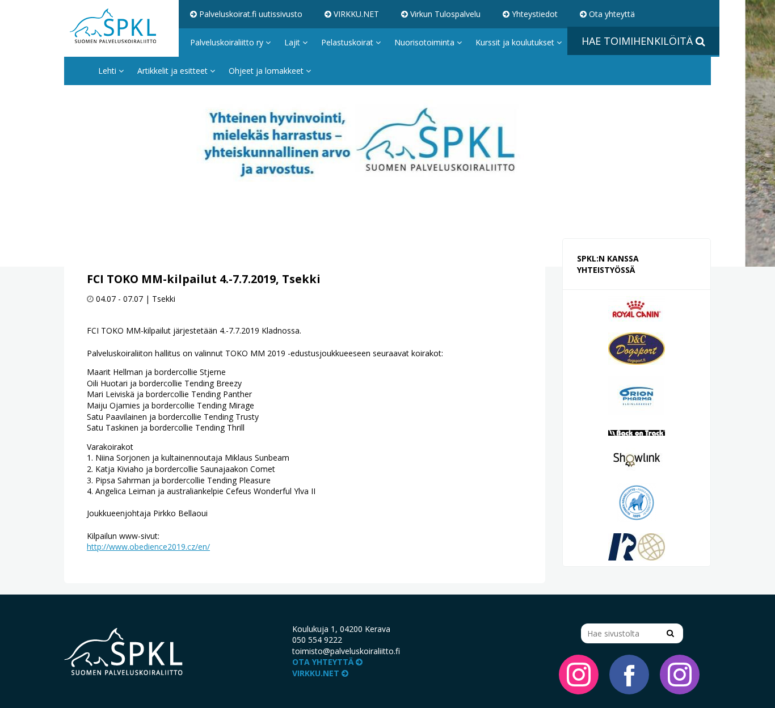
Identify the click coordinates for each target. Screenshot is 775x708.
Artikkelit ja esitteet (173, 70)
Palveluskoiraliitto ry (228, 42)
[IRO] (636, 546)
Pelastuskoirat (348, 42)
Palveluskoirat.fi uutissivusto (249, 14)
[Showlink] (636, 459)
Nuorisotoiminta (425, 42)
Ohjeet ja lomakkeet (267, 70)
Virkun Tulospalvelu (444, 14)
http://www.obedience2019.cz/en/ (148, 546)
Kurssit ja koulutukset (516, 42)
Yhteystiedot (533, 14)
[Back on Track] (636, 432)
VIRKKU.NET (355, 14)
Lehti (108, 70)
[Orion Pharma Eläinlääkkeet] (636, 394)
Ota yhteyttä (611, 14)
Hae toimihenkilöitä (639, 41)
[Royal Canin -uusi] (636, 307)
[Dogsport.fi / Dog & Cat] (636, 347)
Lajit (293, 42)
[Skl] (636, 501)
